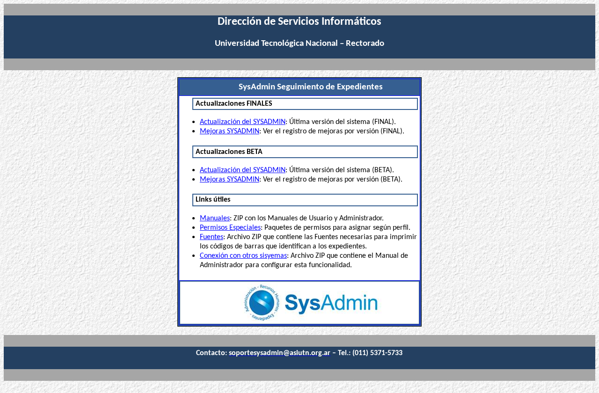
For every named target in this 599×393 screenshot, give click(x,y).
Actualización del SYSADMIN (242, 122)
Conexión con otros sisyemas (243, 256)
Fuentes (211, 237)
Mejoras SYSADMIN (229, 131)
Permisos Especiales (230, 228)
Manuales (215, 218)
